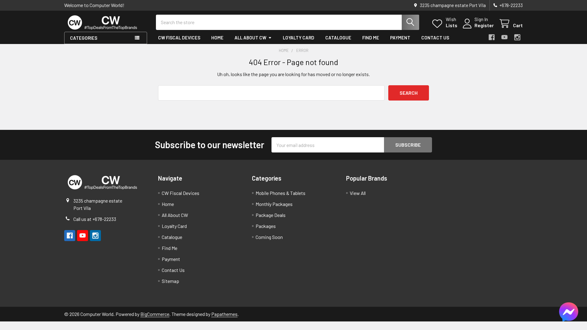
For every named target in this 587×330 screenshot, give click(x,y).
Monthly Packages (274, 204)
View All (358, 193)
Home (217, 37)
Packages (266, 226)
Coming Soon (269, 237)
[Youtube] (504, 37)
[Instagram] (517, 37)
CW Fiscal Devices (179, 37)
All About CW (250, 37)
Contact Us (435, 37)
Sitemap (170, 281)
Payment (400, 37)
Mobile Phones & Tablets (280, 193)
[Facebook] (491, 37)
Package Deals (271, 215)
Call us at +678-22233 (94, 219)
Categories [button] (83, 38)
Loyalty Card (298, 37)
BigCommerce (154, 314)
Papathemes (224, 314)
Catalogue (338, 37)
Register (484, 25)
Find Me (370, 37)
